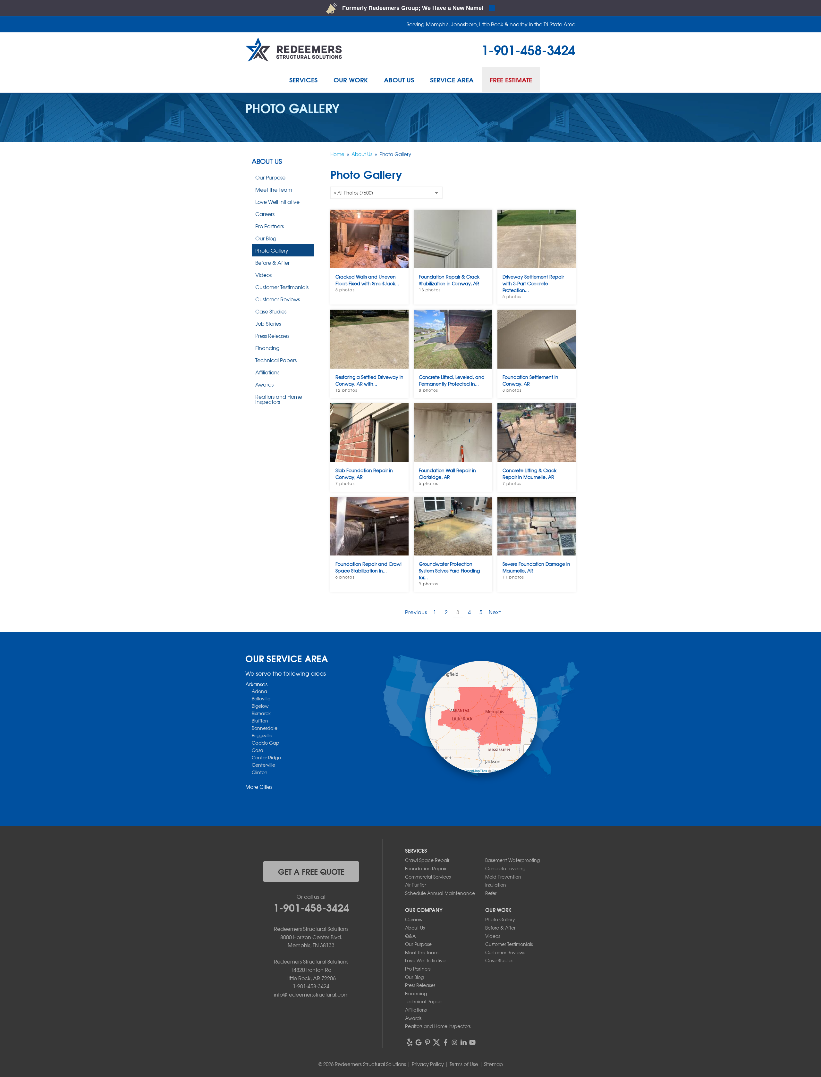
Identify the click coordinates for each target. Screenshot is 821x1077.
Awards (264, 384)
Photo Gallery (271, 250)
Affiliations (267, 372)
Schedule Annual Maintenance (440, 893)
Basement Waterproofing (512, 860)
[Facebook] (445, 1042)
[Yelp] (409, 1042)
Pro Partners (269, 226)
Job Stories (268, 323)
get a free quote (311, 871)
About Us (267, 161)
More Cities (258, 786)
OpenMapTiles (475, 770)
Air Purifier (415, 884)
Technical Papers (276, 360)
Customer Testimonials (282, 287)
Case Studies (270, 311)
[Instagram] (454, 1042)
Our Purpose (270, 177)
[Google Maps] (418, 1042)
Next (495, 612)
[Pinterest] (427, 1042)
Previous (416, 612)
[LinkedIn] (463, 1042)
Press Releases (272, 335)
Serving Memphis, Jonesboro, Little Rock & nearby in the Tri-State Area (491, 24)
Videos (263, 275)
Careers (265, 214)
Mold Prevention (503, 876)
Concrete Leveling (505, 868)
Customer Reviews (277, 299)
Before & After (272, 262)
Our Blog (265, 238)
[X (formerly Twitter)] (436, 1042)
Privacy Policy (428, 1064)
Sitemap (493, 1064)
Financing (267, 348)
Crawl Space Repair (427, 860)
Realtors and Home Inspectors (278, 399)
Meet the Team (273, 189)
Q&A (410, 936)
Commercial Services (428, 876)
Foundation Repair (425, 868)
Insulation (495, 884)
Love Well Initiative (277, 201)
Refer (490, 893)
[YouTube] (472, 1042)
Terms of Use (464, 1064)
